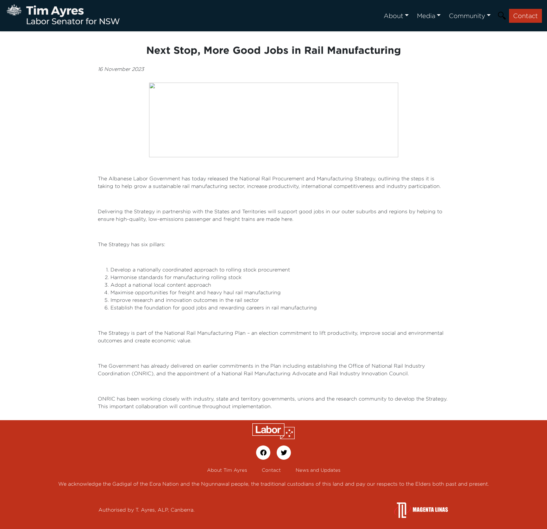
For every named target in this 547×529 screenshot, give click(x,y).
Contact (525, 15)
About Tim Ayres (227, 470)
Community (467, 15)
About (393, 15)
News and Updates (318, 470)
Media (426, 15)
